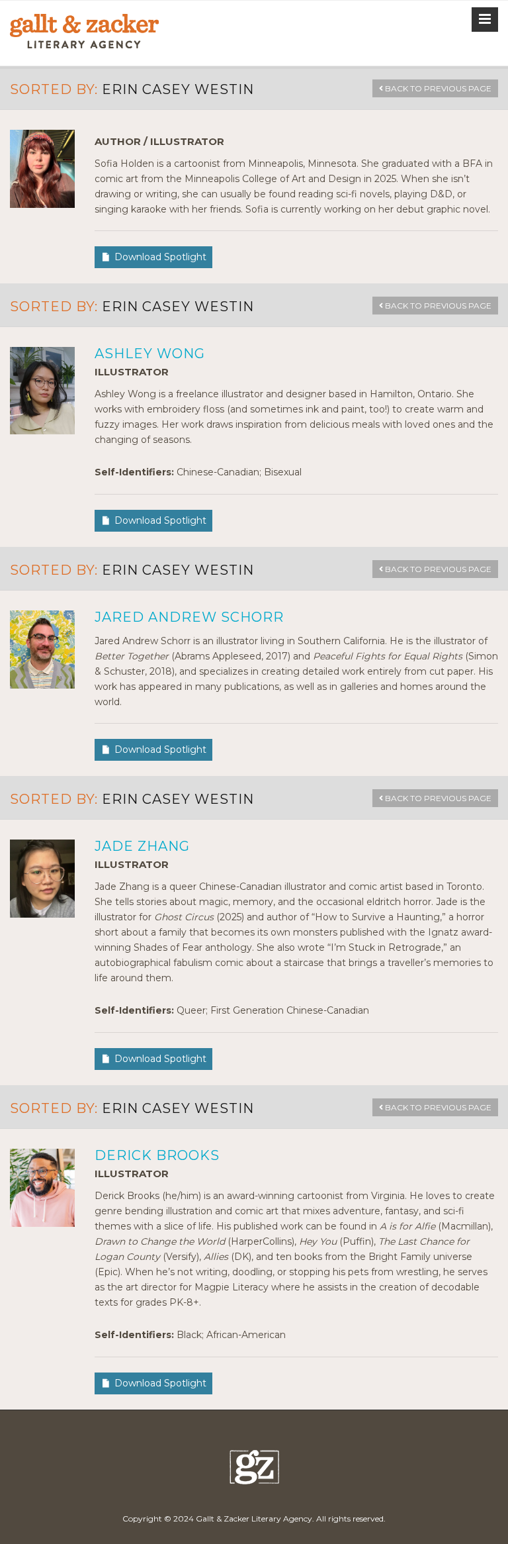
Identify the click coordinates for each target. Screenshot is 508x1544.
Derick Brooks (157, 1155)
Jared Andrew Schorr (189, 617)
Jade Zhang (142, 846)
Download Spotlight (160, 257)
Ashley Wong (150, 354)
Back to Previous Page (437, 88)
